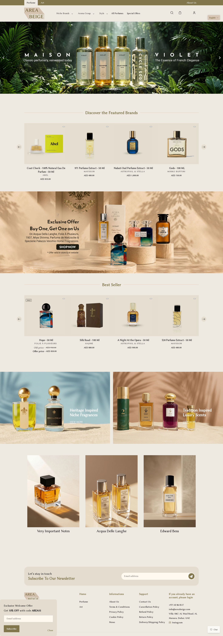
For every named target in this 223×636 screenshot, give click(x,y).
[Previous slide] (3, 57)
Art (81, 607)
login (190, 597)
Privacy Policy (116, 612)
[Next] (203, 147)
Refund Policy (146, 612)
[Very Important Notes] (53, 491)
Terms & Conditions (119, 607)
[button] (214, 17)
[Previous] (19, 147)
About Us (114, 601)
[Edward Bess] (170, 491)
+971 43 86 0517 (176, 605)
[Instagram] (170, 623)
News (112, 622)
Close (50, 630)
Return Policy (146, 617)
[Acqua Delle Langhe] (111, 491)
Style (101, 13)
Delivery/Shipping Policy (152, 622)
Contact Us (145, 601)
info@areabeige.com (179, 609)
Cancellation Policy (149, 607)
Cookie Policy (116, 617)
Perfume (83, 601)
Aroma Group (84, 13)
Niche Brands (62, 13)
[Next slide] (219, 57)
